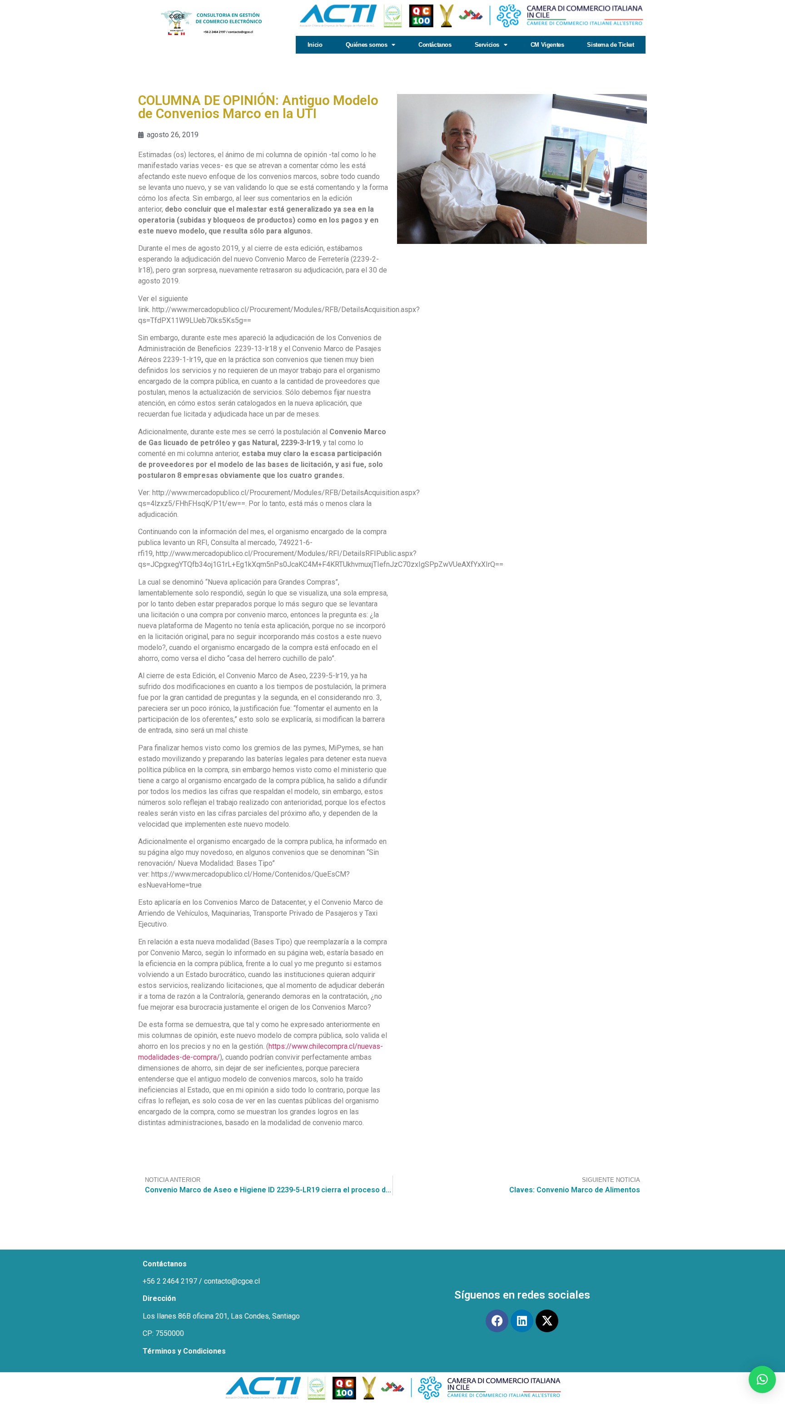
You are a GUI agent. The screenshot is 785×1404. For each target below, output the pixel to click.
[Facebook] (497, 1321)
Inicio (315, 44)
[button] (762, 1379)
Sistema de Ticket (610, 44)
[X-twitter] (547, 1321)
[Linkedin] (522, 1321)
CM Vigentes (547, 44)
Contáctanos (435, 44)
